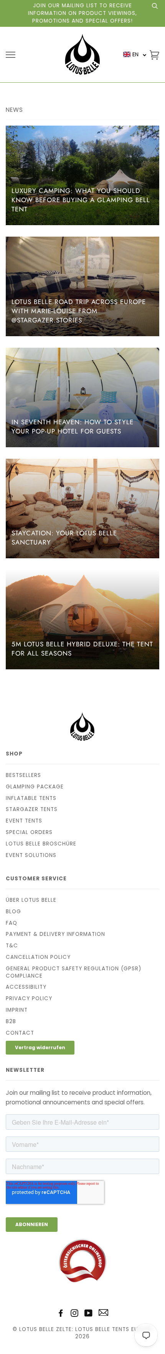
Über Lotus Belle (31, 900)
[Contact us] (103, 1314)
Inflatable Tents (31, 798)
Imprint (17, 1010)
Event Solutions (31, 855)
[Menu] (10, 55)
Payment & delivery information (55, 934)
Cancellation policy (38, 957)
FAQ (11, 923)
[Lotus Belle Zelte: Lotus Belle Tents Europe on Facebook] (61, 1314)
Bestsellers (23, 775)
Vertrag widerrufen (40, 1047)
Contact (20, 1033)
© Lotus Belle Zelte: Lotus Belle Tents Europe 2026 (83, 1333)
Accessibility (26, 987)
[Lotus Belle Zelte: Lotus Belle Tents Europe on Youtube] (88, 1314)
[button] (135, 54)
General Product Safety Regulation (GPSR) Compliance (73, 972)
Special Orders (29, 832)
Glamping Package (35, 786)
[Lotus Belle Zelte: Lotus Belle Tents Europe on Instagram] (75, 1314)
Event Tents (24, 820)
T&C (12, 945)
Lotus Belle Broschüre (41, 843)
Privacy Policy (29, 998)
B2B (11, 1021)
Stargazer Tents (32, 809)
